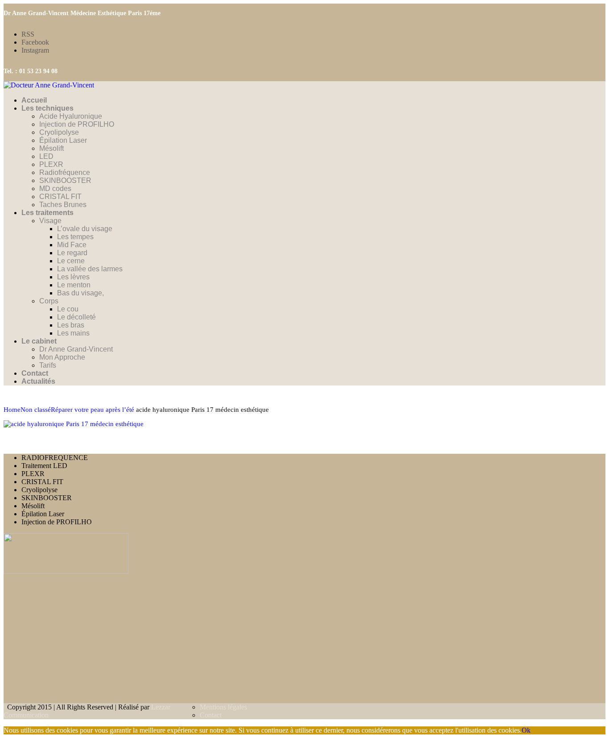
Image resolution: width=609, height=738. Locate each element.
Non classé (36, 409)
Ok (526, 730)
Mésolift (33, 506)
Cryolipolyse (39, 489)
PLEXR (33, 473)
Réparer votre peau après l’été (92, 409)
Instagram (35, 50)
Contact (211, 715)
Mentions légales (223, 707)
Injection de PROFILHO (56, 522)
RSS (27, 34)
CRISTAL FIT (42, 481)
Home (12, 409)
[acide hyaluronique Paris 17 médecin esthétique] (74, 423)
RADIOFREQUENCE (54, 457)
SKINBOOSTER (46, 498)
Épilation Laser (42, 514)
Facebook (35, 42)
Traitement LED (44, 465)
